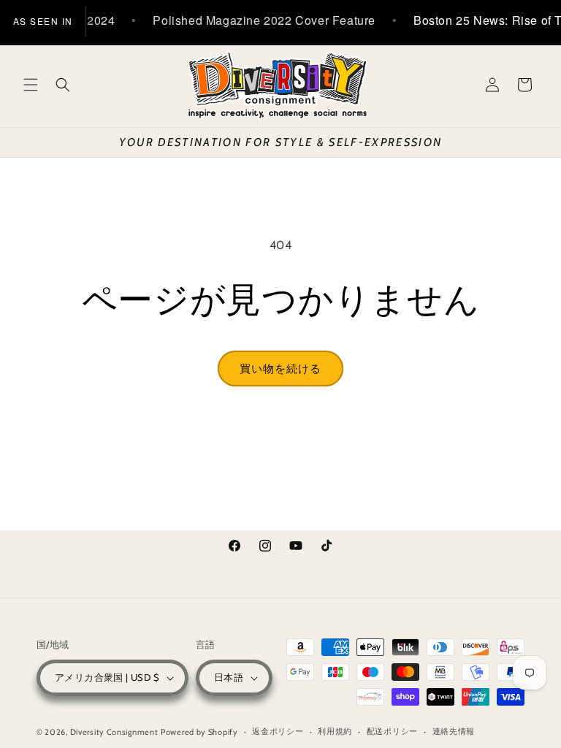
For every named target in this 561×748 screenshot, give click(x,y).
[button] (31, 85)
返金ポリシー (277, 731)
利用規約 (335, 731)
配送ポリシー (392, 731)
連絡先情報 (454, 731)
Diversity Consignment (114, 732)
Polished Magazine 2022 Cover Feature (253, 20)
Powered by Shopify (199, 732)
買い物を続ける (280, 368)
